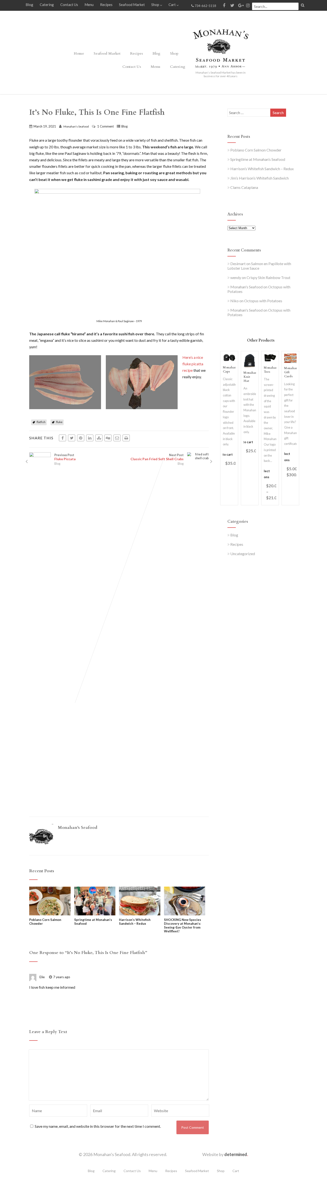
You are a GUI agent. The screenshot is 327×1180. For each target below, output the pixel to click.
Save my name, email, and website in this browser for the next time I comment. (98, 1126)
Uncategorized (242, 553)
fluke (59, 422)
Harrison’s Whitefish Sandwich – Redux (135, 921)
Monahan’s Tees (272, 370)
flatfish (41, 422)
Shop (155, 4)
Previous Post (65, 457)
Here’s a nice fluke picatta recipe (192, 363)
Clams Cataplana (244, 187)
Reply (83, 977)
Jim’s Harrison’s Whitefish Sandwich (259, 178)
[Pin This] (80, 438)
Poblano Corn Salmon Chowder (45, 921)
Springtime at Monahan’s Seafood (93, 921)
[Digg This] (108, 438)
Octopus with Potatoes (263, 300)
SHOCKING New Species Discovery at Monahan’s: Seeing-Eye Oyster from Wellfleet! (182, 925)
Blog (29, 4)
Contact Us (69, 4)
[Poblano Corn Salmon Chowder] (50, 914)
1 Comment (105, 126)
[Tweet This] (71, 438)
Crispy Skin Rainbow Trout (268, 277)
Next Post (157, 457)
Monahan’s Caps (231, 369)
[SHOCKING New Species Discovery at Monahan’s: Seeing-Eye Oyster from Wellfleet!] (184, 914)
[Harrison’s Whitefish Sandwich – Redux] (139, 914)
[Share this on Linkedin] (89, 438)
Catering (47, 4)
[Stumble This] (98, 438)
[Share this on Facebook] (62, 438)
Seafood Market (132, 4)
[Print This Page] (126, 438)
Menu (89, 4)
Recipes (106, 4)
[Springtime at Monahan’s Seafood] (95, 914)
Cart (172, 4)
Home (79, 53)
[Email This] (117, 438)
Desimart (238, 263)
